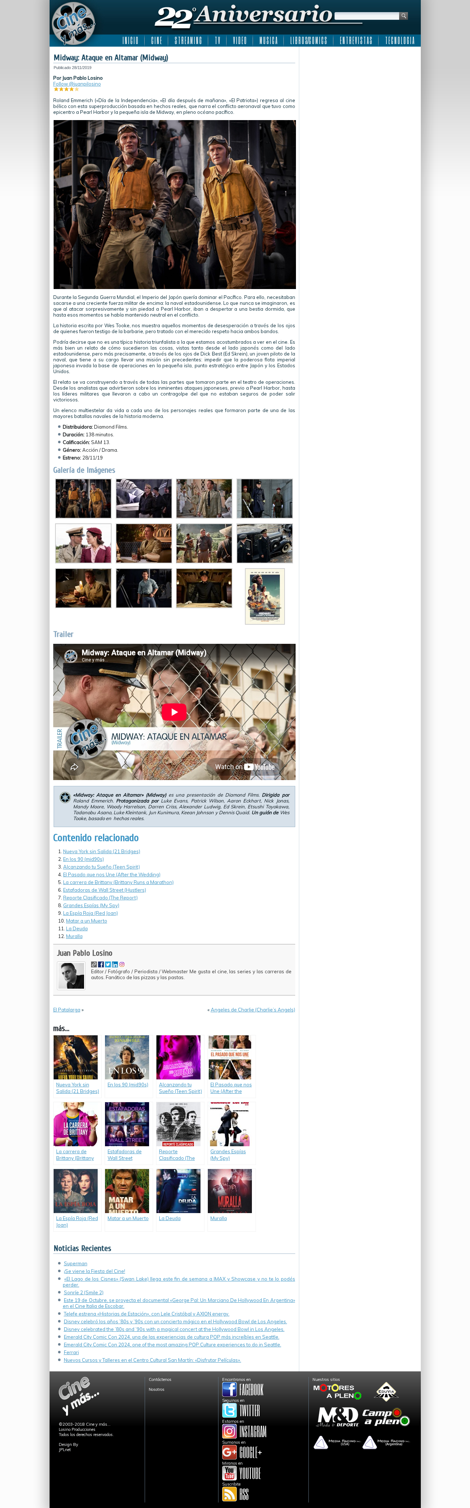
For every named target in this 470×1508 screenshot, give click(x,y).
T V (217, 40)
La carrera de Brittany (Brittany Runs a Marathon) (118, 882)
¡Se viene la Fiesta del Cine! (94, 1271)
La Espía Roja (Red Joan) (90, 913)
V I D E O (239, 40)
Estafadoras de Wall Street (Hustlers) (104, 890)
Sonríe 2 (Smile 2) (84, 1292)
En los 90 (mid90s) (83, 859)
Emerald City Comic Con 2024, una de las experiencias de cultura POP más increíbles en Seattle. (171, 1337)
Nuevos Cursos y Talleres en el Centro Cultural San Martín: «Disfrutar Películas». (152, 1360)
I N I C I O (130, 40)
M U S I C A (268, 40)
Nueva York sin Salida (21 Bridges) (101, 851)
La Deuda (77, 928)
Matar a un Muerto (86, 921)
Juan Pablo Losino (84, 953)
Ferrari (71, 1352)
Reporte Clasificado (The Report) (100, 898)
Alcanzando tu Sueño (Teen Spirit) (101, 867)
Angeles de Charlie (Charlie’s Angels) (253, 1010)
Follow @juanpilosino (77, 84)
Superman (75, 1263)
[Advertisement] (360, 96)
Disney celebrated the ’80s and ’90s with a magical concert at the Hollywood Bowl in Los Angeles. (174, 1329)
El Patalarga (66, 1010)
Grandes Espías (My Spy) (91, 905)
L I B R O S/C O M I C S (308, 40)
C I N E (156, 40)
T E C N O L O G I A (399, 40)
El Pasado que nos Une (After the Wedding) (111, 874)
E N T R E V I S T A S (356, 40)
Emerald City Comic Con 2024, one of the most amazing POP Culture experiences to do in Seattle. (172, 1345)
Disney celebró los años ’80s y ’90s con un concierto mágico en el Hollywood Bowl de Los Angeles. (175, 1321)
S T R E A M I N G (188, 40)
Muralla (74, 936)
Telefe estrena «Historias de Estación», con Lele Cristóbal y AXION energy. (146, 1314)
